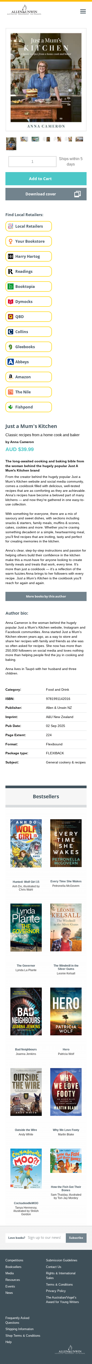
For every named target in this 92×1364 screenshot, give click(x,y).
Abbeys (22, 361)
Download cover (40, 194)
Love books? (16, 1238)
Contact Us (53, 1267)
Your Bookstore (30, 241)
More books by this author (46, 596)
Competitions (14, 1260)
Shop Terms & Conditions (22, 1335)
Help (8, 1342)
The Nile (23, 392)
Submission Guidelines (61, 1260)
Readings (24, 271)
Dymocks (24, 301)
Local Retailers (29, 226)
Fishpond (24, 407)
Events (10, 1286)
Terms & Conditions (59, 1284)
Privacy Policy (56, 1291)
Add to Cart (40, 178)
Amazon (23, 376)
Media (9, 1273)
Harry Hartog (27, 256)
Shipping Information (19, 1329)
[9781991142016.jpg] (45, 79)
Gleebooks (25, 346)
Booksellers (13, 1267)
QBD (19, 316)
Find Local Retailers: (24, 214)
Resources (12, 1280)
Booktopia (25, 286)
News (9, 1293)
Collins (21, 331)
